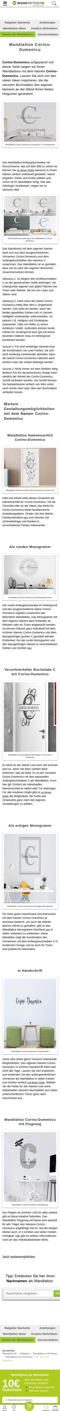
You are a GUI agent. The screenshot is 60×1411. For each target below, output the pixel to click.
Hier (17, 1236)
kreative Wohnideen (44, 28)
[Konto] (5, 1408)
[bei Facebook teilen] (34, 1265)
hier (26, 517)
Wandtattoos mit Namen (45, 1353)
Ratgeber (25, 1353)
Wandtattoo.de (9, 1353)
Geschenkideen (48, 34)
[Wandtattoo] (27, 3)
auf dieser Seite (36, 1082)
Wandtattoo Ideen (14, 28)
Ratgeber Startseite (17, 22)
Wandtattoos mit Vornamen (19, 1357)
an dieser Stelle (25, 170)
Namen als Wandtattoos (17, 34)
